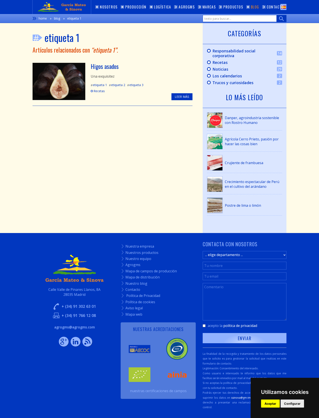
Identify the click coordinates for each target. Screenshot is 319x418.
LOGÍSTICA (162, 7)
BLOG (255, 7)
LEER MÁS (182, 97)
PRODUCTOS (233, 7)
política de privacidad (240, 325)
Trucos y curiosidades (242, 83)
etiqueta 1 (99, 85)
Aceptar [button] (270, 403)
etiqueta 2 (117, 85)
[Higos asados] (59, 81)
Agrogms (131, 264)
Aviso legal (132, 308)
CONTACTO (275, 7)
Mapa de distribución (141, 277)
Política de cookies (138, 302)
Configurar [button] (292, 403)
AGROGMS (187, 7)
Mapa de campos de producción (149, 271)
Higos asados (105, 66)
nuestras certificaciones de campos (158, 390)
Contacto (131, 289)
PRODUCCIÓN (135, 7)
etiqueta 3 (135, 85)
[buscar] (281, 18)
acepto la (232, 325)
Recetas (98, 91)
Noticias (242, 69)
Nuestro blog (134, 283)
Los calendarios (242, 76)
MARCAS (209, 7)
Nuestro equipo (136, 258)
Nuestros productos (140, 252)
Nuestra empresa (138, 246)
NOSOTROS (109, 7)
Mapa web (132, 314)
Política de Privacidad (141, 295)
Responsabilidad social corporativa (242, 53)
